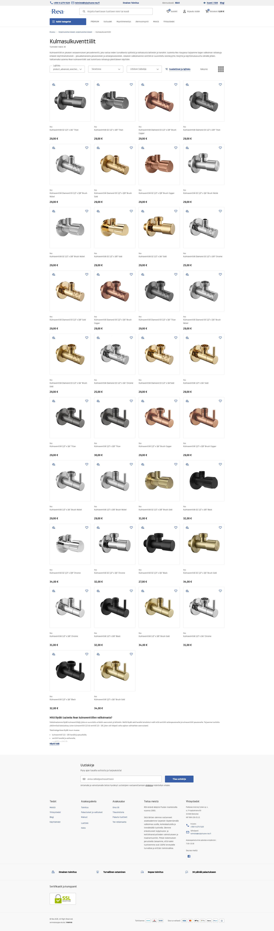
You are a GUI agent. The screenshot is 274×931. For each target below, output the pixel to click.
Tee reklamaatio (119, 822)
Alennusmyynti (142, 21)
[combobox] (67, 69)
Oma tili (116, 807)
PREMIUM (95, 21)
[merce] (69, 922)
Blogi (222, 2)
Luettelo (84, 823)
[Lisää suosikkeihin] (87, 84)
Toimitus (84, 807)
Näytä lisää (54, 743)
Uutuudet (108, 21)
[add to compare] (54, 84)
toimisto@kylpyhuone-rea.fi (87, 2)
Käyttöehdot (55, 822)
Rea (51, 127)
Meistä (156, 21)
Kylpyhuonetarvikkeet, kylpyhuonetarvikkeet (75, 32)
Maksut (84, 817)
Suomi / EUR (212, 2)
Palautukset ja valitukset (92, 812)
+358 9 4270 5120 (62, 2)
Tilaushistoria (118, 812)
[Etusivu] (57, 11)
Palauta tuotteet (120, 817)
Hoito (83, 828)
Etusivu (52, 32)
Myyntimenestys (124, 21)
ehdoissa (149, 785)
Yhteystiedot (169, 21)
